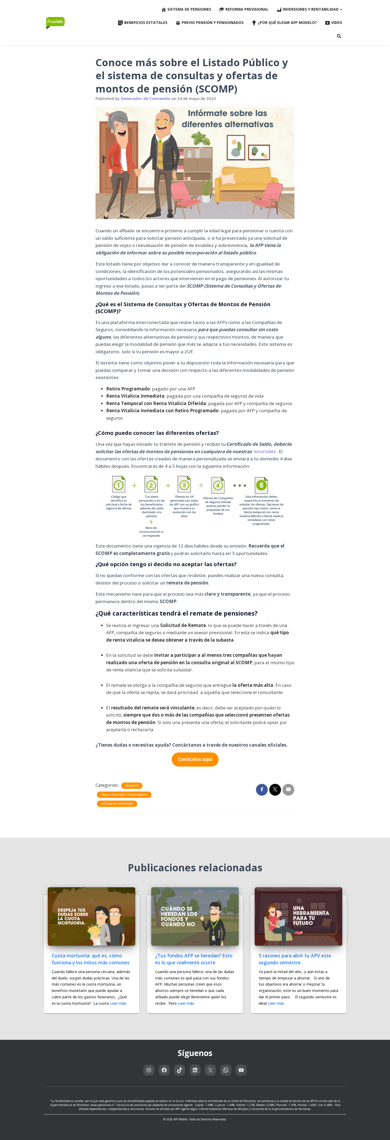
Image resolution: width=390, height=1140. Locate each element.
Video (336, 22)
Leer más (118, 1003)
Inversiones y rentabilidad (311, 9)
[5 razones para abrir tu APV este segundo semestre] (298, 916)
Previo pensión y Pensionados (213, 22)
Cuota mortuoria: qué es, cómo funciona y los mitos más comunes (90, 958)
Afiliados (132, 786)
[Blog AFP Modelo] (55, 22)
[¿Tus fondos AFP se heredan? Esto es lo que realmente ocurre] (195, 916)
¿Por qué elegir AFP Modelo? (287, 22)
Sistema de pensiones (189, 9)
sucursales (265, 451)
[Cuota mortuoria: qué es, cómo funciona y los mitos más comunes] (91, 916)
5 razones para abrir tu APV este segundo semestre (295, 958)
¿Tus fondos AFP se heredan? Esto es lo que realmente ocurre (193, 958)
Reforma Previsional (247, 9)
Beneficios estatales (145, 22)
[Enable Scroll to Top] (379, 1129)
